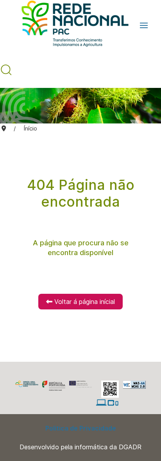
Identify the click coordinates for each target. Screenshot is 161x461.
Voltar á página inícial (83, 302)
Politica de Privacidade (80, 428)
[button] (144, 25)
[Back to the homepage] (71, 25)
